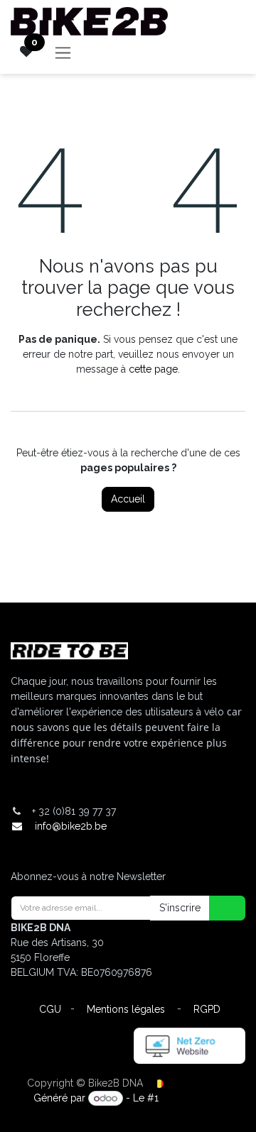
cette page (153, 369)
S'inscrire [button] (180, 907)
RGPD (206, 1009)
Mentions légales (126, 1009)
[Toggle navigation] (63, 52)
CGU (50, 1009)
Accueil (128, 499)
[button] (218, 908)
